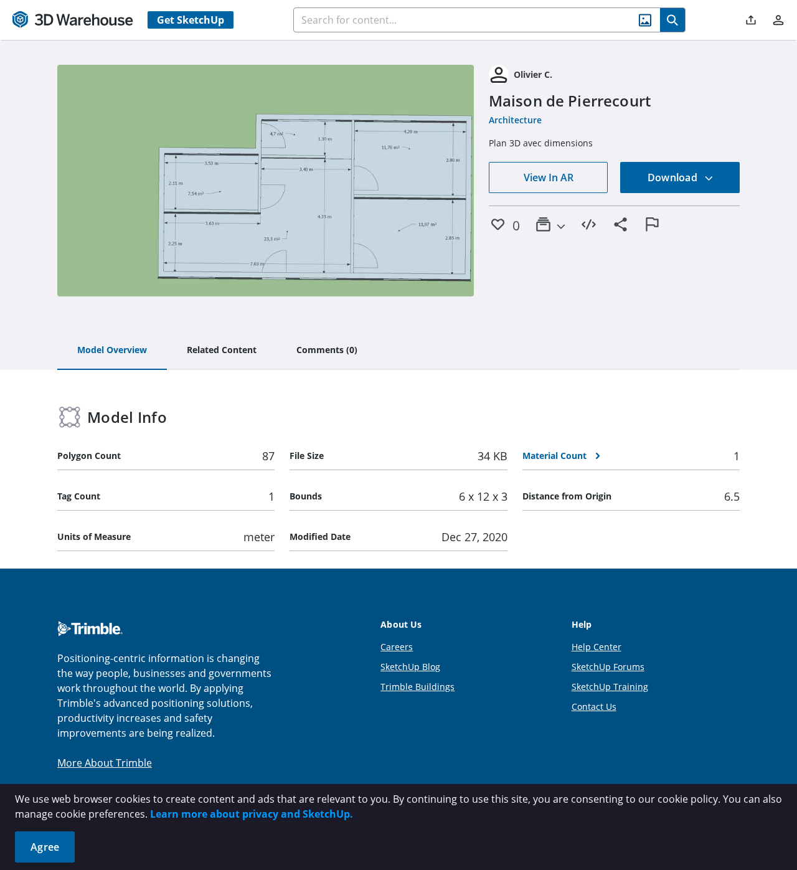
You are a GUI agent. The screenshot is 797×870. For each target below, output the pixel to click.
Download (674, 177)
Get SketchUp (190, 20)
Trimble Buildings (417, 687)
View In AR (548, 177)
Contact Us (594, 706)
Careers (396, 647)
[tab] (112, 350)
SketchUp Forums (608, 667)
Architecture (515, 120)
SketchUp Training (610, 687)
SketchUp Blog (410, 667)
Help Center (596, 647)
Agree (45, 847)
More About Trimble (104, 763)
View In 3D (265, 180)
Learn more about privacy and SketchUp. (251, 814)
